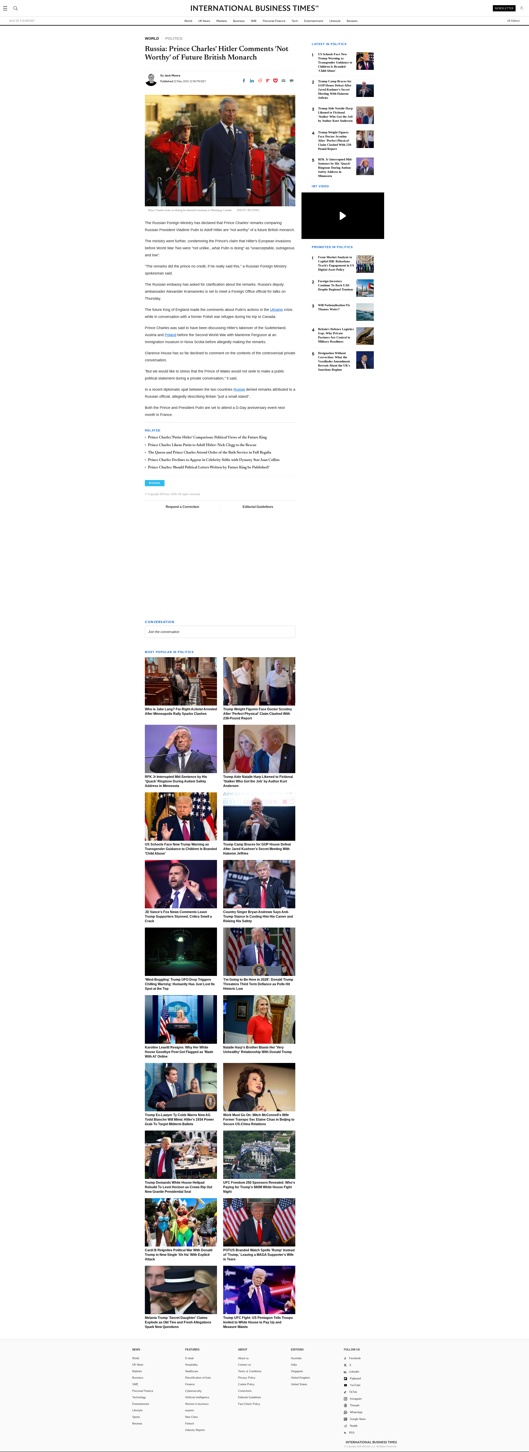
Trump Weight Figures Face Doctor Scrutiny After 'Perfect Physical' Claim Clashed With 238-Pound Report (257, 713)
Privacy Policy (246, 1377)
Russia (239, 389)
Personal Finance (274, 21)
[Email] (283, 80)
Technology (139, 1397)
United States (299, 1384)
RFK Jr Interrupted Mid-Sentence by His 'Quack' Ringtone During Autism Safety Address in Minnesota (176, 781)
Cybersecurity (193, 1390)
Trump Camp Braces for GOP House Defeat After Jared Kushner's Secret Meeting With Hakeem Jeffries (257, 849)
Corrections (245, 1390)
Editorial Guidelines (258, 507)
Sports (136, 1417)
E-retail (189, 1358)
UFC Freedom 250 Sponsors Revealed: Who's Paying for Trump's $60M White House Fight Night (259, 1187)
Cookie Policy (246, 1384)
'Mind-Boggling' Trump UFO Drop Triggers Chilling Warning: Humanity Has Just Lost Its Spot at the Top (180, 984)
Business (239, 21)
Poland (170, 335)
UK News (204, 21)
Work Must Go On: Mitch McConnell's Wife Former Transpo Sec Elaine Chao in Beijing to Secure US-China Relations (258, 1119)
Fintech (189, 1423)
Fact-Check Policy (249, 1403)
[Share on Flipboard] (268, 80)
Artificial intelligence (197, 1397)
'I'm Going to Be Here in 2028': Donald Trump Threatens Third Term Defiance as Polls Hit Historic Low (258, 984)
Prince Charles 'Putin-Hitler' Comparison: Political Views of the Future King (207, 437)
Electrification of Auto (198, 1377)
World (188, 21)
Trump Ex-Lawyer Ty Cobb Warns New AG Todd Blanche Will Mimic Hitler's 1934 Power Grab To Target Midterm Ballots (179, 1119)
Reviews (352, 21)
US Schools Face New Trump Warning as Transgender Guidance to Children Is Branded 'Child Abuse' (181, 849)
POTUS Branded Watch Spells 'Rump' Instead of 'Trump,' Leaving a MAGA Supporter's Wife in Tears (259, 1254)
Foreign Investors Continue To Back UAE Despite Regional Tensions (335, 285)
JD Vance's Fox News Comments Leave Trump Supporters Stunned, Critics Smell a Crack (178, 916)
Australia (296, 1358)
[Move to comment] (291, 80)
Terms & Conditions (250, 1371)
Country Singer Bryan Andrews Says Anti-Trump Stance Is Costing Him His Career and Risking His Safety (258, 916)
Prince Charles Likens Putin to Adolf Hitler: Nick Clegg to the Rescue (202, 445)
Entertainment (313, 21)
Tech (295, 21)
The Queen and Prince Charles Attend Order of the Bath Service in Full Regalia (209, 453)
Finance (190, 1384)
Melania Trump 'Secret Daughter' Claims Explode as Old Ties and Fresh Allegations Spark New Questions (178, 1322)
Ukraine (276, 310)
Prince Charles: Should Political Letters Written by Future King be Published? (208, 467)
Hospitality (191, 1364)
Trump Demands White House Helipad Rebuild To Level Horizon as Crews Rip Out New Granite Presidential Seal (178, 1187)
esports (189, 1410)
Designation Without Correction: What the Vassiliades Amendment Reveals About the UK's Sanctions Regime (334, 361)
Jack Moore (172, 75)
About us (243, 1358)
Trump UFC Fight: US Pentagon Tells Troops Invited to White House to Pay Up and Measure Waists (258, 1322)
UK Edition (513, 21)
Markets (221, 21)
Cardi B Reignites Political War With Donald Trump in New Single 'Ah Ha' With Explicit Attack (178, 1254)
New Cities (191, 1417)
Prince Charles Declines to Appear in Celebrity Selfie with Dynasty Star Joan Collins (214, 460)
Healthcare (191, 1371)
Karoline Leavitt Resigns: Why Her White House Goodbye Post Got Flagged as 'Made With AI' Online (179, 1052)
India (294, 1364)
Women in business (197, 1403)
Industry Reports (195, 1430)
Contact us (244, 1364)
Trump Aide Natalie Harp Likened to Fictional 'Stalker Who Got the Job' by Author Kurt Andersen (258, 781)
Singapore (297, 1371)
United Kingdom (300, 1377)
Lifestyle (335, 21)
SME (254, 21)
